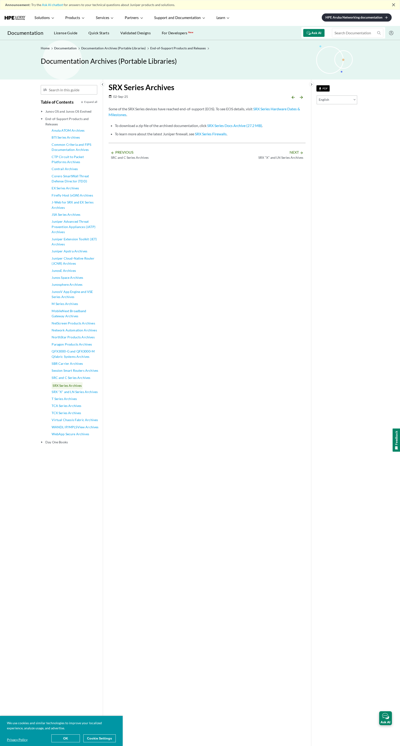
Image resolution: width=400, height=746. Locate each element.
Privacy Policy (17, 739)
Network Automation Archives (74, 330)
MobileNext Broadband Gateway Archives (69, 313)
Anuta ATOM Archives (68, 130)
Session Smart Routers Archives (75, 370)
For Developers (177, 33)
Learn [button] (220, 18)
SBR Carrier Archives (67, 363)
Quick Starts (98, 33)
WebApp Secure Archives (70, 434)
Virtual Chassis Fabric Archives (75, 420)
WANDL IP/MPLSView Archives (75, 427)
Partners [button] (132, 18)
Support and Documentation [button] (177, 18)
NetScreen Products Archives (73, 323)
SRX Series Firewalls (211, 134)
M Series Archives (65, 304)
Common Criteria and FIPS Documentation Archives (71, 147)
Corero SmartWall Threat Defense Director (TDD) (70, 178)
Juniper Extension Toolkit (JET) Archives (74, 241)
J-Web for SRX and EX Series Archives (72, 204)
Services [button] (102, 18)
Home (45, 48)
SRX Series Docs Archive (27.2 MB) (234, 125)
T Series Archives (64, 399)
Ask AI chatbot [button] (52, 5)
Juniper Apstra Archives (69, 251)
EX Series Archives (65, 188)
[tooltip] (323, 88)
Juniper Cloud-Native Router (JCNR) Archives (73, 260)
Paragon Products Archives (72, 344)
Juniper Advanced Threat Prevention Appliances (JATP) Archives (73, 226)
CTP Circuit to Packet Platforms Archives (68, 159)
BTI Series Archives (66, 137)
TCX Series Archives (66, 413)
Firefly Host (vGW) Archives (72, 195)
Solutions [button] (42, 18)
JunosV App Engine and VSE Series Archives (72, 294)
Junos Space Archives (67, 277)
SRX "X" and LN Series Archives (75, 392)
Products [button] (72, 18)
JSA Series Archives (66, 214)
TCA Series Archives (66, 406)
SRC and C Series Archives (71, 378)
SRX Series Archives (67, 385)
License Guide (65, 33)
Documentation (25, 33)
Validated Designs (135, 33)
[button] (385, 718)
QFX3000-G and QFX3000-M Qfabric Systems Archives (73, 353)
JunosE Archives (64, 271)
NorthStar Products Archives (73, 337)
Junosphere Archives (67, 284)
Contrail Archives (65, 169)
